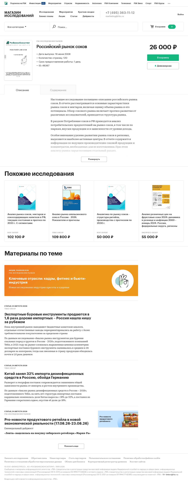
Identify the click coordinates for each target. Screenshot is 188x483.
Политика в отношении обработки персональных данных (33, 462)
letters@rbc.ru (172, 474)
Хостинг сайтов (137, 462)
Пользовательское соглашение (105, 458)
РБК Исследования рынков (49, 41)
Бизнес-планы (46, 16)
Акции (62, 16)
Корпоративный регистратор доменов (107, 462)
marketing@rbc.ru (115, 16)
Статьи (73, 16)
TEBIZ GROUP (58, 232)
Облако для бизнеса (75, 462)
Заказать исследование (16, 458)
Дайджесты (88, 16)
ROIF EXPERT (12, 232)
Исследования (46, 12)
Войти (181, 15)
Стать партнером (77, 458)
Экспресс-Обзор (150, 232)
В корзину (163, 57)
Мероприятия (66, 12)
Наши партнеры (58, 458)
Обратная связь (39, 458)
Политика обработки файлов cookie (142, 458)
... (169, 2)
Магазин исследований (19, 14)
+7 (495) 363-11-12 (120, 12)
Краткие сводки (86, 12)
